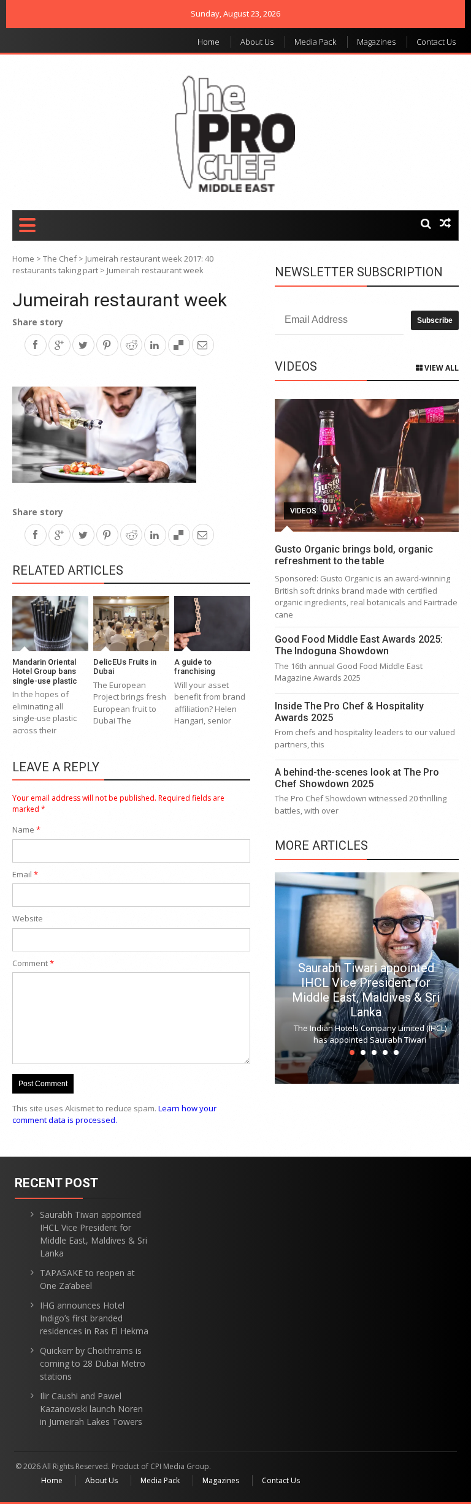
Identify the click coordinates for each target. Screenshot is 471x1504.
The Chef (60, 258)
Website (27, 918)
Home (208, 41)
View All (441, 368)
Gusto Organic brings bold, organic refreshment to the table (354, 555)
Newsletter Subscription (359, 272)
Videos (303, 511)
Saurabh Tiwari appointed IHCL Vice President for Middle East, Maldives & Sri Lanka (366, 990)
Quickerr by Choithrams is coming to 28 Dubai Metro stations (92, 1363)
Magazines (376, 41)
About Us (257, 41)
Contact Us (436, 41)
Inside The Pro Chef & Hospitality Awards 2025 (349, 712)
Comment (33, 963)
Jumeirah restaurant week (119, 300)
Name (26, 829)
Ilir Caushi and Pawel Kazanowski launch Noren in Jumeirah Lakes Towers (91, 1408)
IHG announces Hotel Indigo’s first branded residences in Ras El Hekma (94, 1318)
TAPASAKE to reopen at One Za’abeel (87, 1279)
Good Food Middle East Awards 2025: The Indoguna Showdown (359, 645)
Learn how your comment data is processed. (114, 1114)
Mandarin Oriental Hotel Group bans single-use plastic (44, 671)
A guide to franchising (194, 666)
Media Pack (315, 41)
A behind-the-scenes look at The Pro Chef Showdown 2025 (357, 778)
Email (25, 874)
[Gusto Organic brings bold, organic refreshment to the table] (367, 465)
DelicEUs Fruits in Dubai (124, 666)
